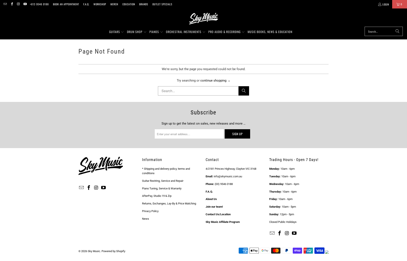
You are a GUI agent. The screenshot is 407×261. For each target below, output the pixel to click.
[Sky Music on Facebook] (11, 4)
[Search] (397, 31)
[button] (116, 32)
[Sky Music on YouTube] (25, 4)
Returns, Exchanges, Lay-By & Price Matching (169, 203)
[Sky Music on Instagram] (18, 4)
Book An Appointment (66, 4)
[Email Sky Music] (5, 4)
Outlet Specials (162, 4)
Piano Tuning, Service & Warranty (161, 188)
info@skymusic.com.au (228, 176)
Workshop (99, 4)
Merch (114, 4)
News (145, 218)
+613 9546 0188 (39, 4)
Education (129, 4)
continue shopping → (215, 80)
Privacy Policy (150, 211)
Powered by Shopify (113, 251)
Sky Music (94, 251)
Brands (143, 4)
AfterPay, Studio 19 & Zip (156, 195)
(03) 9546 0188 (224, 184)
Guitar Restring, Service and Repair (162, 180)
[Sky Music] (203, 19)
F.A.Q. (86, 4)
